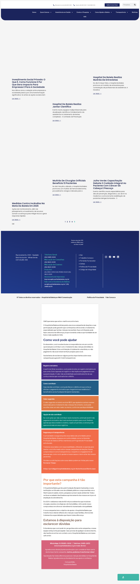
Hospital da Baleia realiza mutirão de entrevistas (107, 78)
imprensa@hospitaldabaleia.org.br (56, 279)
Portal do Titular (49, 463)
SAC (85, 17)
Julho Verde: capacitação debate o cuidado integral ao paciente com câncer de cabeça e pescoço (109, 184)
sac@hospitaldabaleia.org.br (54, 284)
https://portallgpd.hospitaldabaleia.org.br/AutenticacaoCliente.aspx (69, 469)
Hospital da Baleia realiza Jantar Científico (67, 105)
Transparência (121, 12)
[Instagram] (106, 257)
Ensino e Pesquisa (83, 12)
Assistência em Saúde (63, 12)
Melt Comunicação (65, 297)
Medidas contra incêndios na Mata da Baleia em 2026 (28, 204)
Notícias (135, 12)
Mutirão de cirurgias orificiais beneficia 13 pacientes (69, 182)
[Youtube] (114, 257)
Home (34, 12)
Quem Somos (44, 12)
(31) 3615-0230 (50, 262)
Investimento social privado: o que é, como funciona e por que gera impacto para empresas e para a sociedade (28, 83)
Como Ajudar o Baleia (102, 12)
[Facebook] (110, 257)
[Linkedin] (118, 257)
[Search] (135, 5)
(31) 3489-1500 (50, 257)
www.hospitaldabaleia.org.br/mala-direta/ (70, 546)
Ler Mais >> (16, 99)
